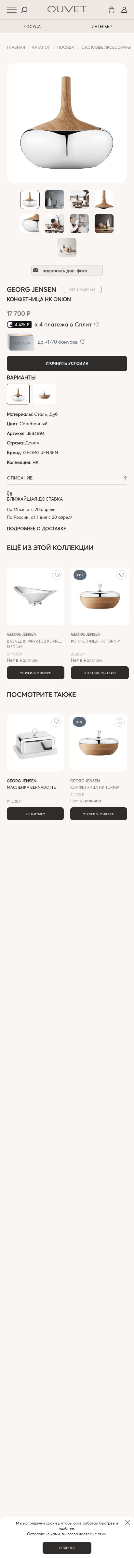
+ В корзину (35, 813)
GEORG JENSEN (40, 452)
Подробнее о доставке (36, 528)
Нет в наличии (34, 647)
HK (36, 462)
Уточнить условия (67, 363)
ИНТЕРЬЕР (102, 26)
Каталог (41, 47)
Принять (67, 1548)
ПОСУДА (32, 26)
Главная (16, 47)
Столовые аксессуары (106, 47)
